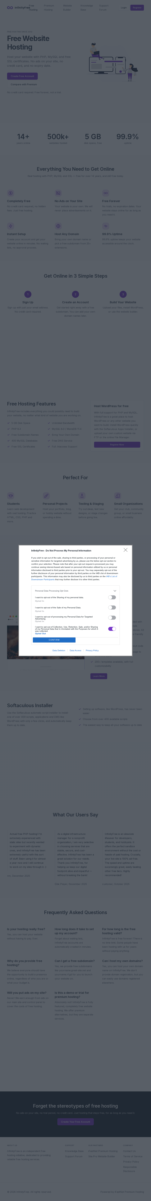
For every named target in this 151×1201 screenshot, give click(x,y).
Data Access (75, 650)
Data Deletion (58, 650)
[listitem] (75, 590)
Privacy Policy (92, 650)
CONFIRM (54, 640)
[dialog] (75, 600)
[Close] (126, 551)
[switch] (112, 597)
